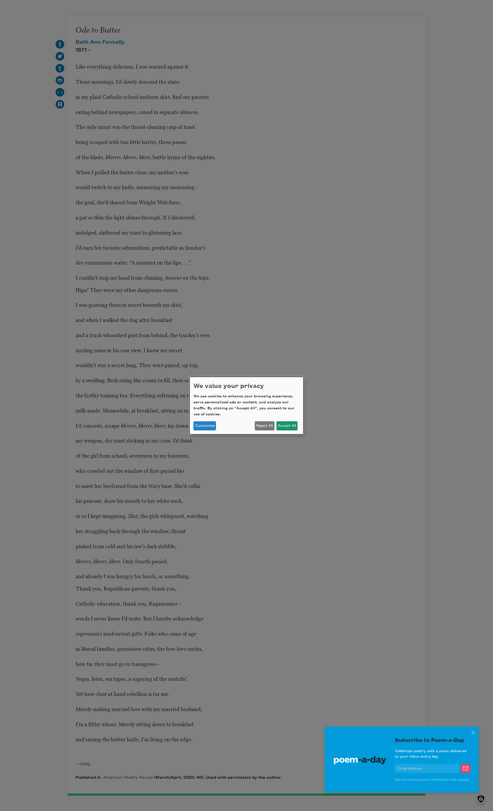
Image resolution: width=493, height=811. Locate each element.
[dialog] (246, 405)
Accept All (287, 426)
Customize (205, 426)
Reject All (264, 426)
